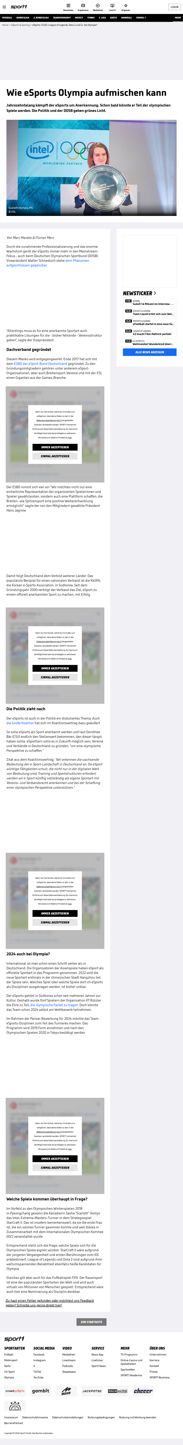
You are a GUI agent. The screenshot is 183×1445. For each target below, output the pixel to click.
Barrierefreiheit (13, 1423)
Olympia (9, 1377)
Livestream (69, 1360)
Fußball (8, 1354)
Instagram (39, 1360)
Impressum (11, 1417)
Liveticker (97, 1360)
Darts (7, 1366)
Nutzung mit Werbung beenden (137, 1417)
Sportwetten (128, 1369)
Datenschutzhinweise (35, 1417)
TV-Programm (129, 1354)
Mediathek (68, 1354)
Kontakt (154, 1366)
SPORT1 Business (160, 1377)
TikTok (37, 1371)
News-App (97, 1354)
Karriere (154, 1360)
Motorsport (10, 1360)
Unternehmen (158, 1354)
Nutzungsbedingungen (101, 1417)
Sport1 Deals (99, 1366)
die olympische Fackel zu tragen (54, 1005)
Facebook (38, 1354)
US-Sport (9, 1371)
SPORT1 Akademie (131, 1375)
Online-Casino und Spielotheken (131, 1362)
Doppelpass (69, 1371)
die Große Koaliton (20, 723)
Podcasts (67, 1366)
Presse (154, 1371)
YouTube (38, 1377)
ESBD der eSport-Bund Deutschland (40, 363)
